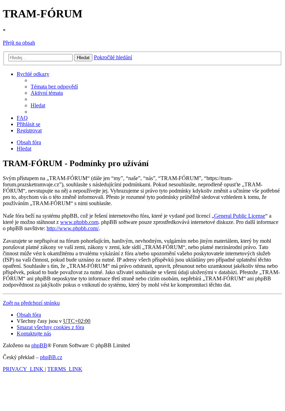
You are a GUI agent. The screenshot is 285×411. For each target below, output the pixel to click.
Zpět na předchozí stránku (31, 303)
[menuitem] (54, 87)
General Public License (239, 216)
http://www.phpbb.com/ (73, 228)
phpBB (39, 345)
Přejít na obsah (19, 43)
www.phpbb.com (79, 222)
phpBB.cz (51, 357)
